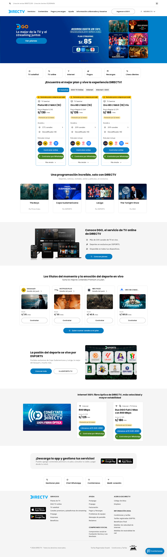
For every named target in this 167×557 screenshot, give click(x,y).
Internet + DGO (102, 90)
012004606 (51, 3)
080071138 (29, 3)
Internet (89, 90)
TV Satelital (63, 90)
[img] (154, 11)
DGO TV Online (77, 90)
